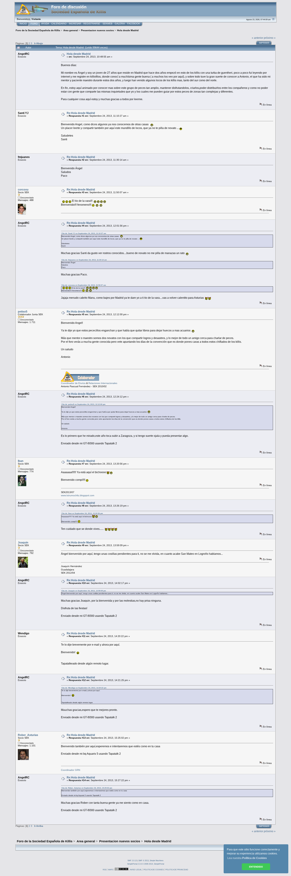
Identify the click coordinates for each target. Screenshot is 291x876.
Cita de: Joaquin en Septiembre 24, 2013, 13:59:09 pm (83, 591)
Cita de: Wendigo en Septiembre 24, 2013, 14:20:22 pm (83, 688)
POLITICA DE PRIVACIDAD (176, 870)
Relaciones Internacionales (102, 383)
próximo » (270, 37)
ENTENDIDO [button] (256, 866)
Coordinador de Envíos (73, 383)
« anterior (257, 37)
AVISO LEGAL (136, 870)
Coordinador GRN (70, 770)
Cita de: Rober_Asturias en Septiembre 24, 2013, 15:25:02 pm (86, 788)
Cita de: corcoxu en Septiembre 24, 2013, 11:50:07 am (83, 285)
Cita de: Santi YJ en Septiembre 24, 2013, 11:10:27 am (83, 233)
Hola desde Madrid (79, 53)
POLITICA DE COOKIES (153, 870)
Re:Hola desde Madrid (81, 113)
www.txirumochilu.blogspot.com (77, 495)
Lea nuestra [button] (247, 858)
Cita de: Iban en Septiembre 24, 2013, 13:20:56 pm (82, 513)
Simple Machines (157, 860)
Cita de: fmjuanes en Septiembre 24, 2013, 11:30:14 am (84, 260)
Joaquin (23, 542)
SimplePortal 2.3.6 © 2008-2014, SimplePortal (145, 864)
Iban (20, 460)
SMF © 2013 (143, 860)
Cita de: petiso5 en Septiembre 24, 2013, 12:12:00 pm (83, 404)
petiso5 (22, 311)
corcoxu (23, 189)
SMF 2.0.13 (132, 860)
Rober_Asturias (28, 735)
